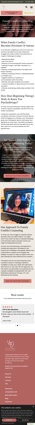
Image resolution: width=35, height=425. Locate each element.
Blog (6, 398)
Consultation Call (11, 392)
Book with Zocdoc (11, 395)
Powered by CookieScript (7, 423)
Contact (8, 380)
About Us (8, 374)
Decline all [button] (25, 420)
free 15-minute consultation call (12, 109)
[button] (31, 7)
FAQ (6, 384)
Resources (8, 389)
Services (8, 377)
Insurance (8, 402)
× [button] (33, 406)
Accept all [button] (9, 420)
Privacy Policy (25, 417)
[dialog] (17, 415)
